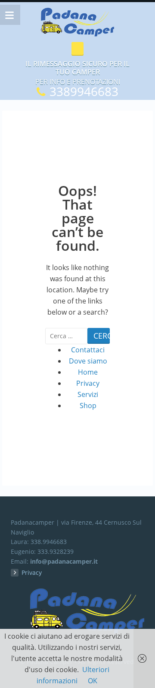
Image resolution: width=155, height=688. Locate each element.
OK (92, 680)
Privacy (87, 383)
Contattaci (88, 350)
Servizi (88, 394)
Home (88, 372)
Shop (88, 405)
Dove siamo (88, 361)
